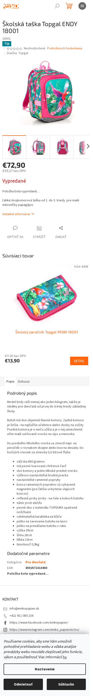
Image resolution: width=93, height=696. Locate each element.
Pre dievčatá (36, 562)
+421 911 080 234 (21, 615)
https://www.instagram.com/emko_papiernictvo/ (44, 629)
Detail (79, 361)
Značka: (17, 53)
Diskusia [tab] (24, 381)
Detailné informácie (16, 214)
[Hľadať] (57, 6)
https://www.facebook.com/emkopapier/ (39, 622)
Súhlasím (66, 684)
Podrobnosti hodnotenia (64, 48)
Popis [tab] (10, 381)
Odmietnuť (23, 684)
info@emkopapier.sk (24, 608)
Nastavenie (45, 669)
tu (65, 657)
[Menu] (82, 6)
